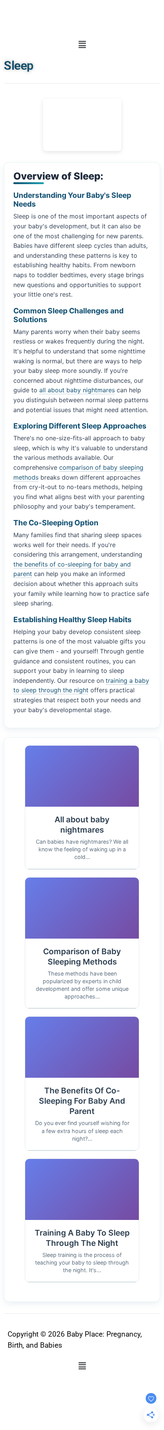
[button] (82, 45)
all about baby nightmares (77, 390)
